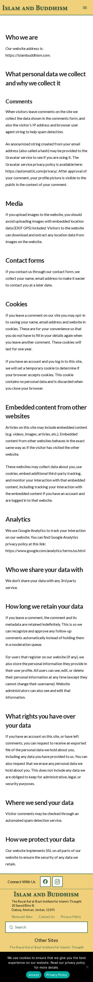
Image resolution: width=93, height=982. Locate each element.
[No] (87, 966)
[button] (85, 7)
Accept (33, 975)
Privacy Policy (56, 975)
